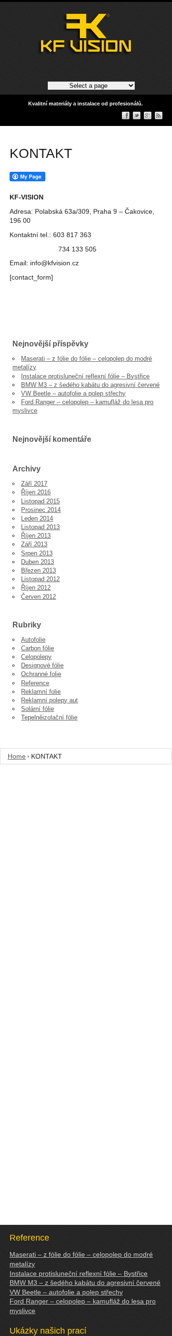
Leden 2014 (37, 518)
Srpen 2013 (37, 553)
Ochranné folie (41, 674)
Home (17, 756)
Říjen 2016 (36, 492)
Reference (35, 683)
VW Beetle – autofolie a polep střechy (73, 393)
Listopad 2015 (40, 501)
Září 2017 (34, 483)
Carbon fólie (37, 648)
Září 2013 (34, 544)
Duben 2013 (37, 561)
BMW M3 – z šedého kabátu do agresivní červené (90, 384)
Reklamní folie (41, 691)
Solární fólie (37, 708)
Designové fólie (42, 665)
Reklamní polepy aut (49, 700)
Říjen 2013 (36, 535)
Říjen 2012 (36, 587)
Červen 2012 (38, 596)
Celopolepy (36, 656)
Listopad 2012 (40, 579)
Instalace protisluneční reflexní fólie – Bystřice (85, 376)
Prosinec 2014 (41, 509)
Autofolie (33, 639)
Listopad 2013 (40, 527)
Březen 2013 (38, 570)
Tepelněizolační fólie (49, 717)
